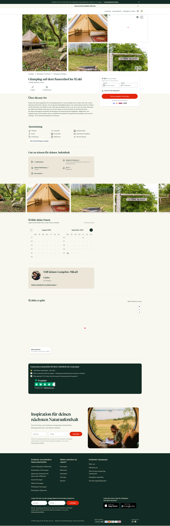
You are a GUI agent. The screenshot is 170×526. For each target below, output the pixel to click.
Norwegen (63, 466)
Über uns (92, 464)
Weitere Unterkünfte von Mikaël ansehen (43, 285)
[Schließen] (138, 2)
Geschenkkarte (116, 11)
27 (47, 253)
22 (55, 249)
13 (47, 245)
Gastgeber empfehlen (96, 477)
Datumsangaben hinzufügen (119, 96)
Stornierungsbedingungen (97, 481)
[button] (111, 85)
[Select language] (138, 11)
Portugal (63, 477)
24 (35, 253)
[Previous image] (3, 198)
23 (59, 249)
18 (39, 249)
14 (51, 245)
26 (43, 253)
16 (59, 245)
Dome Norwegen (37, 479)
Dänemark (63, 470)
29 (55, 253)
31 (35, 257)
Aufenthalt (108, 11)
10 (35, 245)
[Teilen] (141, 17)
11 (39, 245)
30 (59, 253)
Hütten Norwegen (37, 483)
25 (39, 253)
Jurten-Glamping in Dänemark (41, 466)
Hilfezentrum (93, 467)
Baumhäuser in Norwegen (40, 470)
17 (35, 249)
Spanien (62, 481)
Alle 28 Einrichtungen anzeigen (39, 141)
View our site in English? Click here (85, 6)
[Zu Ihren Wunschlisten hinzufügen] (137, 17)
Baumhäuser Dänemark (39, 490)
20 (47, 249)
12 (43, 245)
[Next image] (167, 198)
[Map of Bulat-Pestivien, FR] (128, 28)
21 (51, 249)
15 (55, 245)
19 (43, 249)
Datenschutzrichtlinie (37, 443)
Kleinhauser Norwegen (38, 487)
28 (51, 253)
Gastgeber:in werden (129, 11)
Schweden (63, 473)
